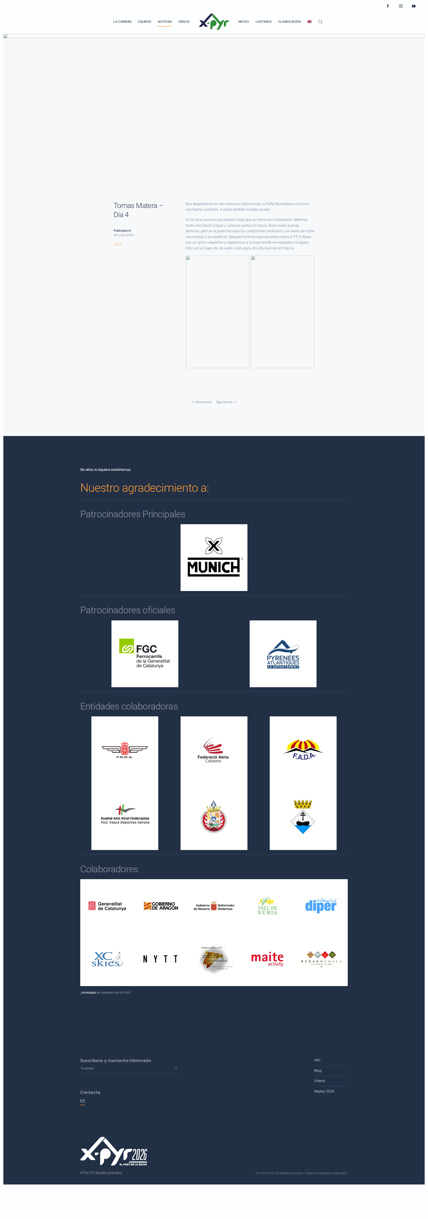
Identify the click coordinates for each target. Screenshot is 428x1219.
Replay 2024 (324, 1091)
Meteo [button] (244, 22)
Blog (317, 1070)
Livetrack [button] (264, 22)
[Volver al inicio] (214, 22)
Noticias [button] (165, 22)
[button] (320, 22)
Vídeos (183, 22)
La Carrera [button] (122, 22)
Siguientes (224, 402)
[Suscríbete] (176, 1069)
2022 (118, 244)
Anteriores (203, 402)
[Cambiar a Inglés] (309, 22)
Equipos (144, 22)
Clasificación (289, 22)
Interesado (89, 992)
